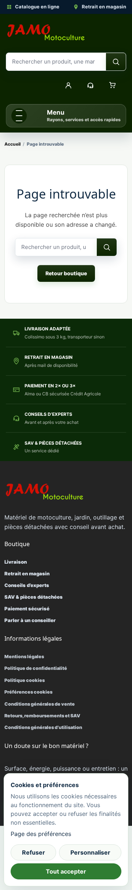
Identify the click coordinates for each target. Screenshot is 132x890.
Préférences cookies (28, 692)
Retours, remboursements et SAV (42, 715)
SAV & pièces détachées (33, 597)
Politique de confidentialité (35, 668)
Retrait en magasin (104, 6)
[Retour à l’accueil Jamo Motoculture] (46, 32)
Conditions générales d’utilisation (43, 727)
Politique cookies (24, 680)
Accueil (12, 144)
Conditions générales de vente (39, 704)
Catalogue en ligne (37, 6)
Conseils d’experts (26, 585)
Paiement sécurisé (27, 608)
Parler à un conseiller (30, 620)
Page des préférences (41, 833)
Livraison (15, 562)
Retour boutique (66, 273)
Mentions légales (24, 656)
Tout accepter (66, 871)
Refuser (33, 852)
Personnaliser (90, 852)
